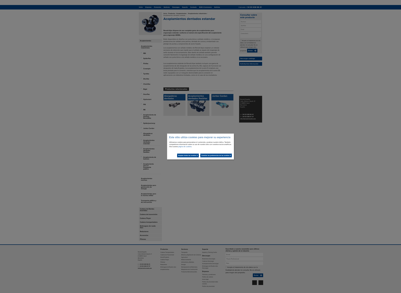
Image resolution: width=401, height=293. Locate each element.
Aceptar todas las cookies (187, 155)
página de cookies (185, 147)
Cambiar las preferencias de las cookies (215, 155)
